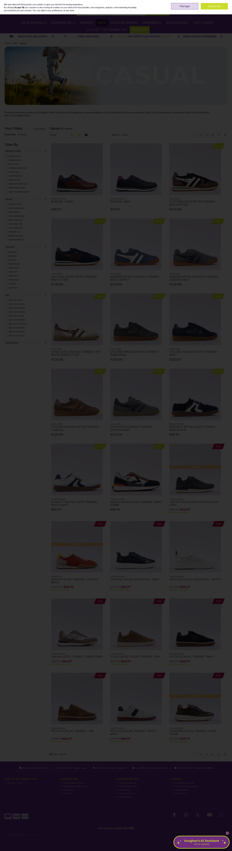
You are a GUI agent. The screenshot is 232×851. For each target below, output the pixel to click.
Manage (185, 6)
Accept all (214, 6)
